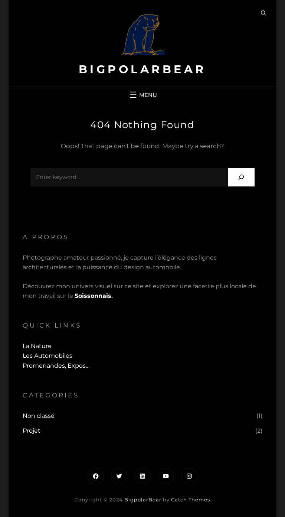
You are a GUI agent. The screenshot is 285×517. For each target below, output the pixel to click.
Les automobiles (47, 355)
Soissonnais (93, 295)
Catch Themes (190, 500)
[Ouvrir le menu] (142, 95)
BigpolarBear (142, 69)
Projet (31, 430)
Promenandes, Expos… (56, 365)
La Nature (37, 345)
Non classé (39, 415)
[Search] (241, 177)
